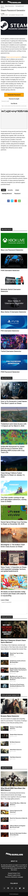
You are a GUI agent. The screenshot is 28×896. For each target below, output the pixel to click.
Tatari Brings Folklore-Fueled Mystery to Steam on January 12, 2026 (13, 475)
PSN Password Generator (10, 372)
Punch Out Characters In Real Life (18, 818)
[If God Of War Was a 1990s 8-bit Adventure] (5, 806)
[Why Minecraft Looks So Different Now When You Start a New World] (5, 679)
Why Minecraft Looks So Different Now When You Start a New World (18, 678)
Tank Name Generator (15, 757)
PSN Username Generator (10, 270)
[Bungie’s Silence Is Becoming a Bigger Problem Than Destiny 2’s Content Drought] (5, 672)
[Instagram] (8, 888)
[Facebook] (4, 888)
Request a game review (14, 875)
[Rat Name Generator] (5, 745)
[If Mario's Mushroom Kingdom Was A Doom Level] (5, 829)
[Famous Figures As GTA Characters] (5, 814)
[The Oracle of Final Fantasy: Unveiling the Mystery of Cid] (5, 687)
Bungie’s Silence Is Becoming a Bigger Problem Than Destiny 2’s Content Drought (18, 670)
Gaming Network (7, 193)
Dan (3, 13)
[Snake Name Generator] (5, 753)
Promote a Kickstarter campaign (14, 877)
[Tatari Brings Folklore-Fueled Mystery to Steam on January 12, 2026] (14, 463)
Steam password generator (13, 57)
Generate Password (14, 95)
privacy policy (11, 866)
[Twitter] (19, 888)
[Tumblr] (16, 888)
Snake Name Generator (16, 749)
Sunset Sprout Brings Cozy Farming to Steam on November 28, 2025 (14, 523)
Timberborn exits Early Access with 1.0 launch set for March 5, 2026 (13, 425)
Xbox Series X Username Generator (13, 312)
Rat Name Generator (15, 742)
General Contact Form (14, 873)
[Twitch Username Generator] (14, 341)
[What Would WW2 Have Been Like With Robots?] (14, 778)
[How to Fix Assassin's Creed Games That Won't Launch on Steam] (14, 391)
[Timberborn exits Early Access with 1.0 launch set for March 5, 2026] (14, 414)
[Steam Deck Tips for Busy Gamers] (5, 656)
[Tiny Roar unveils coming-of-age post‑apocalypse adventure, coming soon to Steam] (14, 488)
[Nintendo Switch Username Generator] (14, 280)
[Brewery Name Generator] (14, 706)
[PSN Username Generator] (14, 261)
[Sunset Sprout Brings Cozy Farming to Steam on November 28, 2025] (14, 512)
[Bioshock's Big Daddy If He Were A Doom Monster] (5, 836)
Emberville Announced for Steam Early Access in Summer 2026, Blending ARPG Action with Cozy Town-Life (12, 449)
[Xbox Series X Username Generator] (14, 302)
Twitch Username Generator (11, 351)
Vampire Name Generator (16, 734)
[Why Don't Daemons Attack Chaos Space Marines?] (14, 629)
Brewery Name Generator (10, 716)
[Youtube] (23, 888)
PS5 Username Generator (10, 331)
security (10, 190)
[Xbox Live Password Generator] (14, 240)
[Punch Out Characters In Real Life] (5, 821)
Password (17, 193)
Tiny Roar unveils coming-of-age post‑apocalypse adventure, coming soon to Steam (13, 499)
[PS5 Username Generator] (14, 322)
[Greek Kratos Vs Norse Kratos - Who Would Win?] (5, 664)
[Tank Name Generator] (5, 760)
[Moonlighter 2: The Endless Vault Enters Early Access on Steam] (14, 535)
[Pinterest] (12, 888)
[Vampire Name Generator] (5, 738)
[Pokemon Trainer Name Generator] (5, 730)
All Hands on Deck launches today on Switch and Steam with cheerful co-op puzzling (13, 594)
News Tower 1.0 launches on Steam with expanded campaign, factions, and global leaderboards (14, 569)
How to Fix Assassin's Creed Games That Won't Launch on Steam (14, 402)
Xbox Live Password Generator (12, 250)
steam (17, 190)
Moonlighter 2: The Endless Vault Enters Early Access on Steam (13, 546)
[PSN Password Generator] (14, 362)
